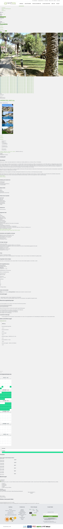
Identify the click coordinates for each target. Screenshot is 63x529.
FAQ (22, 516)
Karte (3, 9)
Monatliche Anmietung (36, 3)
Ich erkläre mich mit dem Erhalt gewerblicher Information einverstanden (50, 521)
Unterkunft (3, 7)
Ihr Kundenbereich (34, 0)
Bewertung (3, 10)
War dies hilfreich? (31, 492)
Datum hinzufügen (3, 16)
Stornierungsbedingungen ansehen (6, 305)
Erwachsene (2, 17)
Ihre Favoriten (46, 0)
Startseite (22, 509)
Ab (0, 12)
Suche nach (58, 0)
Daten (1, 14)
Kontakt (57, 3)
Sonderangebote (22, 517)
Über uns (53, 3)
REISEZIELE (21, 3)
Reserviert (4, 448)
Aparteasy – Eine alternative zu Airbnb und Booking (22, 514)
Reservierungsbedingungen (6, 8)
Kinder (1, 21)
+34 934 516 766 (10, 511)
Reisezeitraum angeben (4, 24)
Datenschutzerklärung (51, 518)
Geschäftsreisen (28, 3)
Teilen (1, 153)
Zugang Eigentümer (41, 0)
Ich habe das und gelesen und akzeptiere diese (50, 519)
